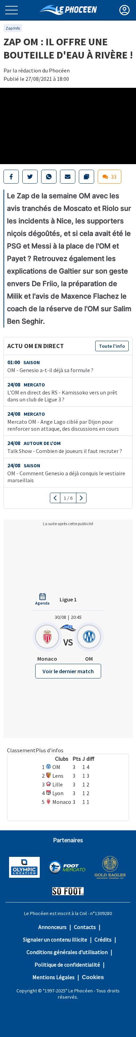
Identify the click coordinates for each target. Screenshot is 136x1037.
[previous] (55, 498)
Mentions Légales (53, 977)
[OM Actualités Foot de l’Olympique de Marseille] (68, 9)
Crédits (103, 939)
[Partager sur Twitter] (30, 177)
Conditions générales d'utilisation (67, 951)
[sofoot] (68, 892)
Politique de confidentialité (67, 964)
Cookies (93, 977)
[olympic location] (24, 868)
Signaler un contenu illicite (55, 939)
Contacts (85, 926)
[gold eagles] (110, 868)
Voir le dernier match (68, 671)
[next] (81, 498)
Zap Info (13, 28)
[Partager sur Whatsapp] (48, 177)
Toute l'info (112, 346)
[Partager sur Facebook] (11, 177)
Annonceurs (52, 926)
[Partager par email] (67, 177)
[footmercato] (66, 868)
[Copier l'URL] (86, 177)
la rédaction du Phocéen (41, 70)
